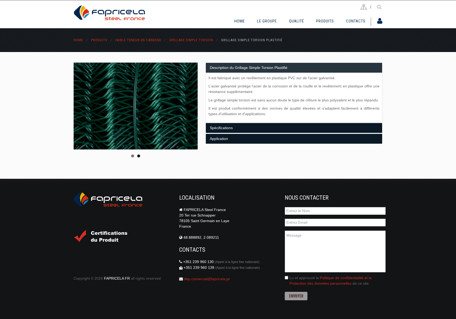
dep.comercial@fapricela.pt (207, 279)
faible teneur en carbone (138, 40)
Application (219, 139)
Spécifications (221, 128)
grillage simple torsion (191, 40)
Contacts (355, 21)
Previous (92, 106)
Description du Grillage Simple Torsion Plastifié (248, 67)
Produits (325, 21)
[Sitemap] (363, 7)
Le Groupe (267, 21)
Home (239, 21)
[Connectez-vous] (379, 21)
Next (179, 106)
